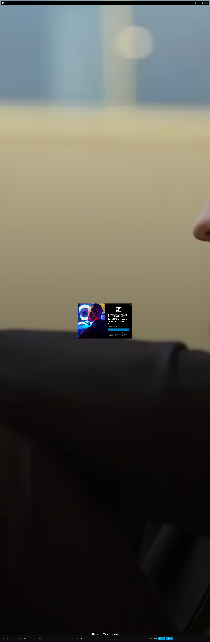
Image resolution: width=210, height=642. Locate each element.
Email (109, 323)
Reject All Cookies (161, 638)
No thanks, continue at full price (119, 332)
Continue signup (119, 329)
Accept (169, 638)
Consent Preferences (153, 638)
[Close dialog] (131, 305)
